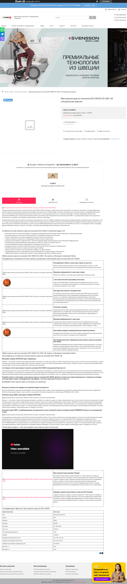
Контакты (73, 26)
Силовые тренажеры (71, 574)
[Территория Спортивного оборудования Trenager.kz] (7, 17)
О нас (51, 26)
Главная (3, 26)
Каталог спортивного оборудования (23, 26)
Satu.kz (72, 580)
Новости (62, 26)
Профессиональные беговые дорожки (12, 574)
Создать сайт (30, 1)
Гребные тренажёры (71, 569)
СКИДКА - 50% (89, 5)
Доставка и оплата (88, 26)
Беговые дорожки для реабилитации (11, 571)
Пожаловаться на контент (78, 582)
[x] (102, 553)
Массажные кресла (21, 92)
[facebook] (100, 553)
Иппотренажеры (70, 571)
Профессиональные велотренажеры (45, 571)
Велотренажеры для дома (42, 569)
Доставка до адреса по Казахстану (52, 186)
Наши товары (9, 92)
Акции (42, 26)
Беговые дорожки (5, 569)
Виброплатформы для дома (42, 574)
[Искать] (92, 17)
